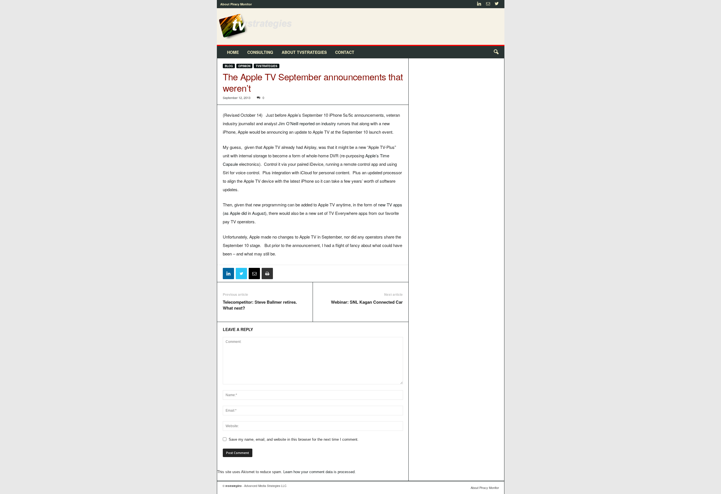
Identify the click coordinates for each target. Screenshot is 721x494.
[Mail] (488, 4)
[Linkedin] (479, 4)
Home (233, 52)
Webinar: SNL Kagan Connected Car (367, 302)
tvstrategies (266, 66)
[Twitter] (496, 4)
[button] (496, 52)
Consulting (260, 52)
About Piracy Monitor (236, 4)
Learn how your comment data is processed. (319, 472)
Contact (344, 52)
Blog (229, 66)
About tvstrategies (304, 52)
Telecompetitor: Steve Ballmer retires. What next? (260, 305)
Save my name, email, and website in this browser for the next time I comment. (294, 439)
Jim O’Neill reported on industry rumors (314, 123)
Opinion (244, 66)
